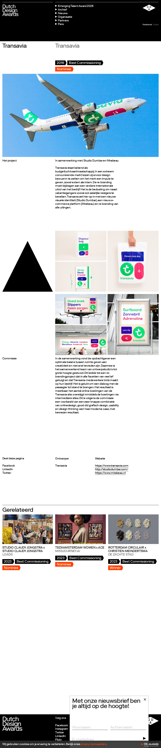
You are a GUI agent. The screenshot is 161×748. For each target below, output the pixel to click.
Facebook (8, 466)
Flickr (58, 740)
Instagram (61, 729)
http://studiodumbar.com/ (111, 469)
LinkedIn (7, 469)
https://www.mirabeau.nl (110, 473)
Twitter (6, 473)
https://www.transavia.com (111, 466)
